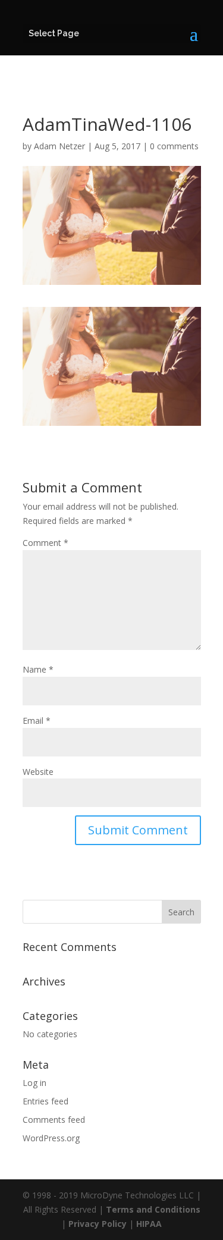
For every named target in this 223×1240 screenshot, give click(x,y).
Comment (45, 542)
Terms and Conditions (153, 1209)
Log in (34, 1082)
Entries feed (45, 1101)
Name (38, 669)
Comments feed (54, 1119)
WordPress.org (51, 1138)
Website (38, 771)
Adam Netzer (59, 146)
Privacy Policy (97, 1223)
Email (37, 720)
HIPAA (149, 1223)
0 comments (174, 146)
